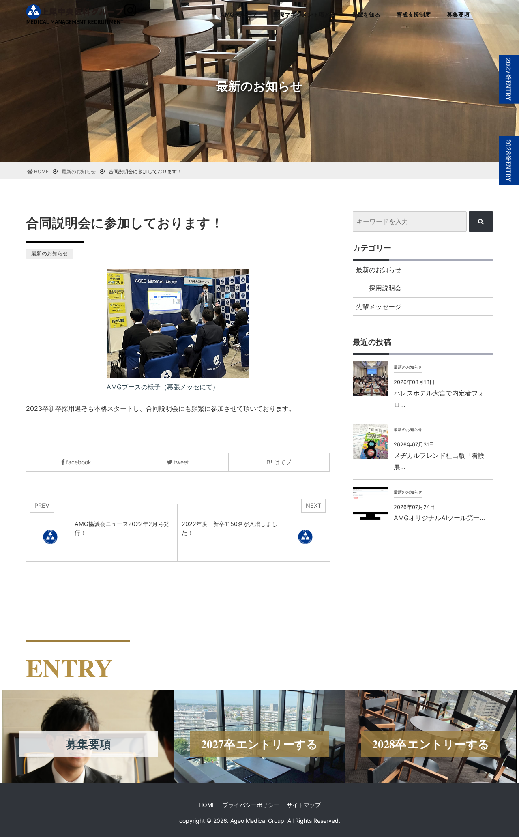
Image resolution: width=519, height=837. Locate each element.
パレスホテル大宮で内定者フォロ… (439, 399)
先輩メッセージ (378, 307)
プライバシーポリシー (251, 804)
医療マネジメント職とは (304, 14)
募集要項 (458, 14)
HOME (207, 804)
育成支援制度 (414, 14)
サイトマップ (304, 804)
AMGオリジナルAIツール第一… (439, 518)
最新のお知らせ (49, 254)
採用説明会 (385, 288)
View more (88, 736)
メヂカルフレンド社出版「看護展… (439, 461)
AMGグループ (238, 14)
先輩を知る (366, 14)
